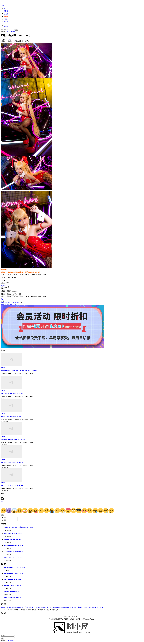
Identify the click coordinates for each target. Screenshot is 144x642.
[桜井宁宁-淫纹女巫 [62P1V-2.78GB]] (11, 388)
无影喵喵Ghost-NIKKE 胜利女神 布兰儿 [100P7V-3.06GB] (19, 370)
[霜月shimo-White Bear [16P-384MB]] (11, 481)
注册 (8, 640)
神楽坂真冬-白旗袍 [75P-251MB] (12, 585)
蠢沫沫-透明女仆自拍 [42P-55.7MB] (10, 302)
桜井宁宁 (33, 607)
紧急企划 (53, 607)
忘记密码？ (13, 640)
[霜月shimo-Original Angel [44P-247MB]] (11, 435)
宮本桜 (101, 607)
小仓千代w (89, 607)
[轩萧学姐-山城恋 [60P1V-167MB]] (11, 412)
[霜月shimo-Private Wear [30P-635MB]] (11, 458)
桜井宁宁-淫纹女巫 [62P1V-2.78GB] (12, 393)
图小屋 (2, 5)
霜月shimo (38, 607)
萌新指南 (6, 18)
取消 (2, 501)
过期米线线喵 (17, 607)
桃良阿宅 (76, 607)
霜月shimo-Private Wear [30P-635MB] (12, 462)
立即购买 (3, 285)
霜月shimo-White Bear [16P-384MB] (12, 486)
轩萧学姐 (48, 607)
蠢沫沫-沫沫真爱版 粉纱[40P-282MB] (13, 573)
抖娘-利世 (23, 607)
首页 (5, 8)
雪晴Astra (43, 607)
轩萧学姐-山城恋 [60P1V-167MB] (11, 416)
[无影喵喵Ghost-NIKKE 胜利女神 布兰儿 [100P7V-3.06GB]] (11, 365)
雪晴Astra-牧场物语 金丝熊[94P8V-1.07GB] (15, 567)
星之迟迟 (68, 607)
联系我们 (6, 19)
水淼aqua (63, 607)
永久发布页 (7, 21)
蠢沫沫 (2, 299)
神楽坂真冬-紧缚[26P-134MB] (11, 591)
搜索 (16, 29)
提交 (2, 514)
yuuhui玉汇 (58, 607)
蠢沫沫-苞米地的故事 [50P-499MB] (13, 579)
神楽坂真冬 (7, 607)
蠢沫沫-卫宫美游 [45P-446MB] (8, 304)
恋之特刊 (6, 13)
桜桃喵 (12, 607)
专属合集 (6, 11)
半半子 (72, 607)
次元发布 (6, 10)
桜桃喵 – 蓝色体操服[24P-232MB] (12, 597)
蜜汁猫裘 (28, 607)
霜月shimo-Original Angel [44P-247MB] (13, 439)
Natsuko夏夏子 (96, 607)
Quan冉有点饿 (83, 607)
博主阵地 (6, 15)
